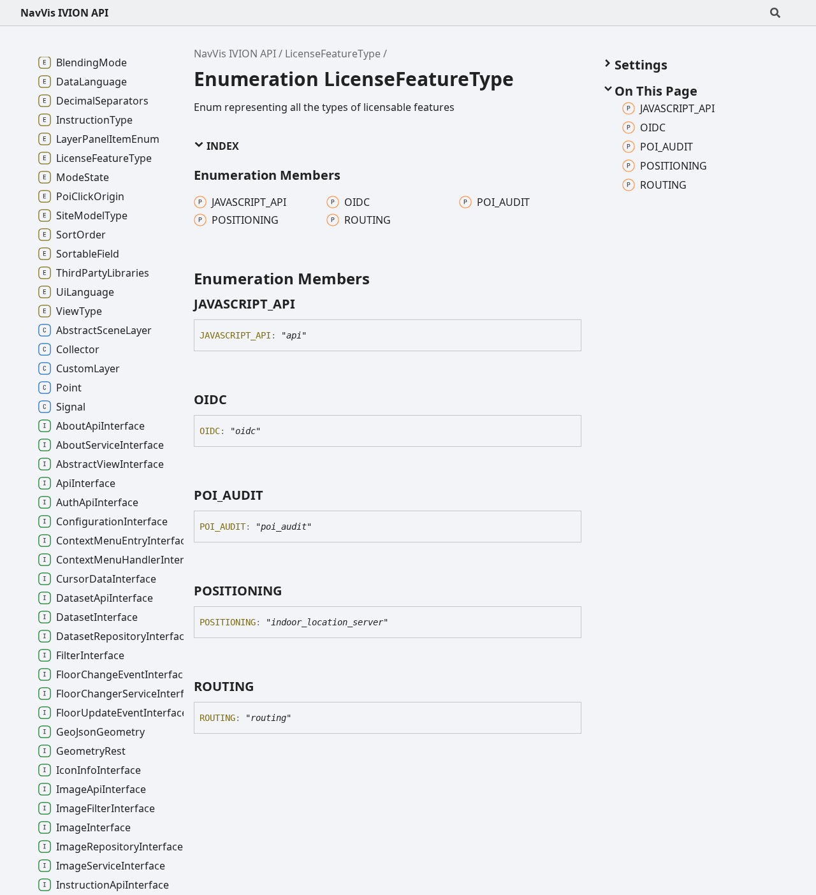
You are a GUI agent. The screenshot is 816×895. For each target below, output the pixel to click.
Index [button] (221, 146)
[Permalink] (306, 304)
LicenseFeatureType (333, 54)
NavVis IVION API (64, 13)
